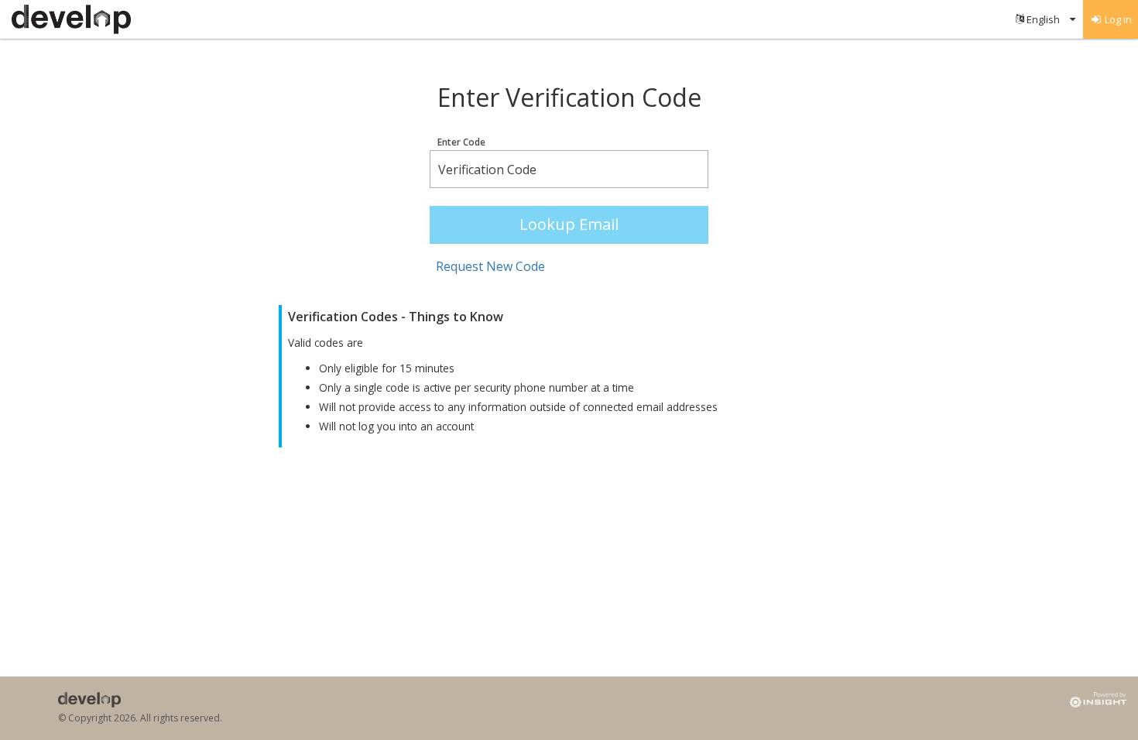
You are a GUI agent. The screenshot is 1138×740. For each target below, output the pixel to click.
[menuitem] (1045, 19)
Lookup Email (569, 224)
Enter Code (461, 142)
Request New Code (490, 266)
